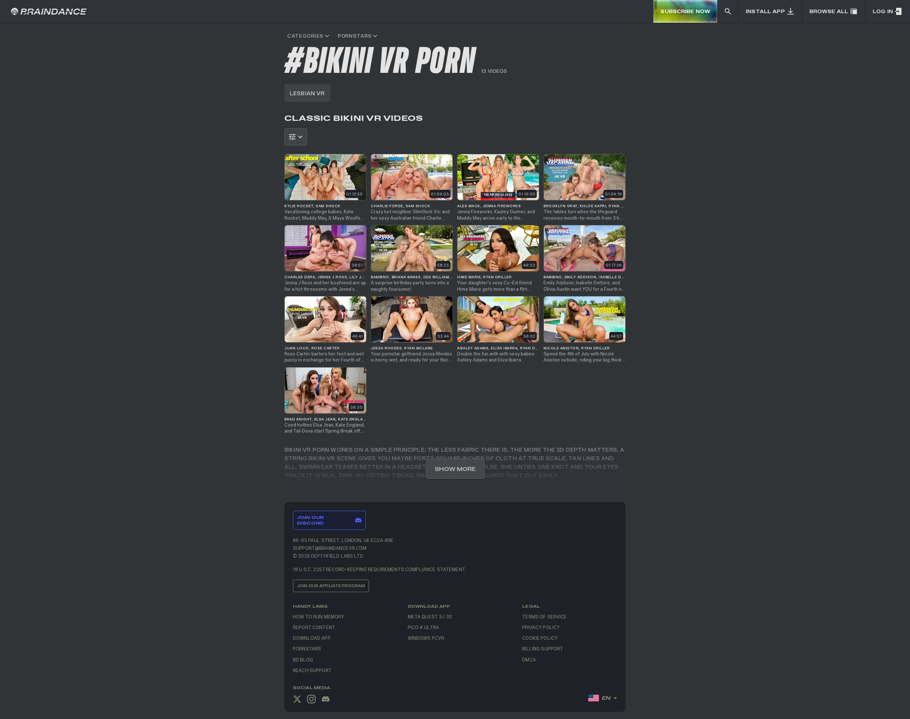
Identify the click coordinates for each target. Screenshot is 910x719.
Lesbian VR (307, 93)
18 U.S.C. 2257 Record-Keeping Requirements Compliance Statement (379, 569)
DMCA (529, 659)
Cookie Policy (540, 638)
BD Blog (303, 659)
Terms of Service (544, 616)
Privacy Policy (541, 627)
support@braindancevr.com (329, 548)
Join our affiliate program (331, 585)
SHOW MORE (455, 468)
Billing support (542, 648)
